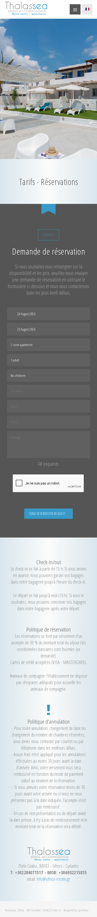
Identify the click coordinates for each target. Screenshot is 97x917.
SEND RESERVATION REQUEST (47, 513)
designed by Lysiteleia (76, 910)
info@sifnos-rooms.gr (53, 879)
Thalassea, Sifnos (14, 910)
